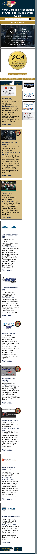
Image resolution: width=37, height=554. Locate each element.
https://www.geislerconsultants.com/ (11, 153)
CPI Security (7, 99)
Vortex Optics (7, 193)
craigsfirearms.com (8, 385)
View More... (7, 124)
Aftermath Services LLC (10, 236)
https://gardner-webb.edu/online (8, 478)
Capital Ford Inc (8, 333)
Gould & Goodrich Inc (11, 516)
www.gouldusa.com (9, 525)
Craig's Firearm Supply (8, 379)
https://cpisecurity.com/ (10, 107)
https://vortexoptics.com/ (10, 201)
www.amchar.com (8, 298)
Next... (18, 82)
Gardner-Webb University (8, 468)
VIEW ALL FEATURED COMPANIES (18, 74)
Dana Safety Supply (10, 420)
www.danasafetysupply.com (10, 429)
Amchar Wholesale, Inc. (10, 288)
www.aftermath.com (9, 247)
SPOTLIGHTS (29, 79)
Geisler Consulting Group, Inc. (9, 143)
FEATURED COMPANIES (18, 22)
